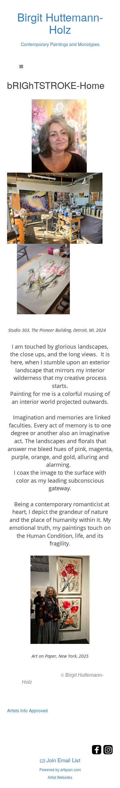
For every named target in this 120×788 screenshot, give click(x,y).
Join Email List (63, 760)
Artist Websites (60, 777)
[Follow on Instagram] (108, 752)
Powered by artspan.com (60, 769)
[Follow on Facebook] (97, 752)
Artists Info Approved (27, 710)
